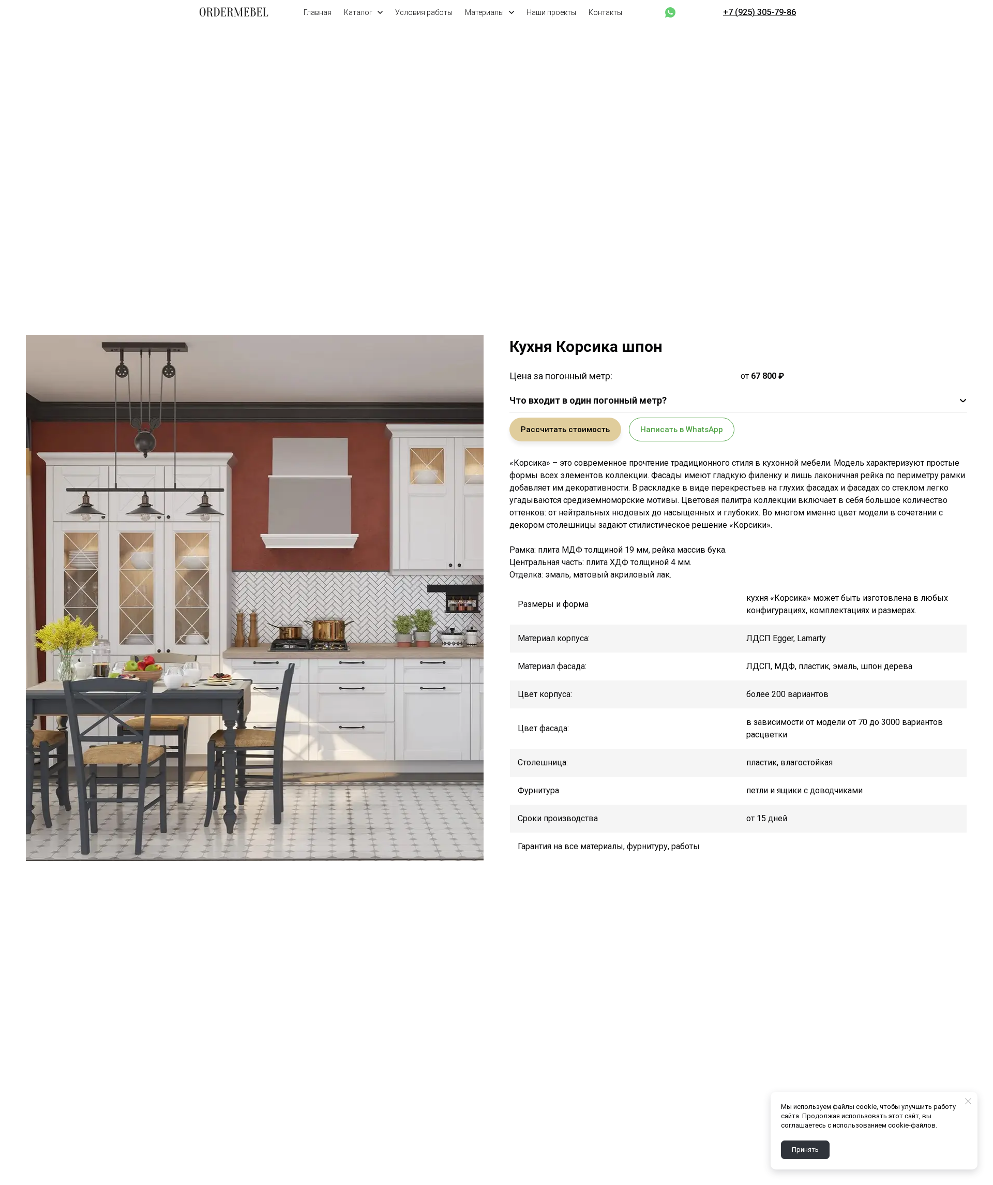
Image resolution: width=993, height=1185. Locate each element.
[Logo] (233, 12)
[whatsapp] (670, 12)
